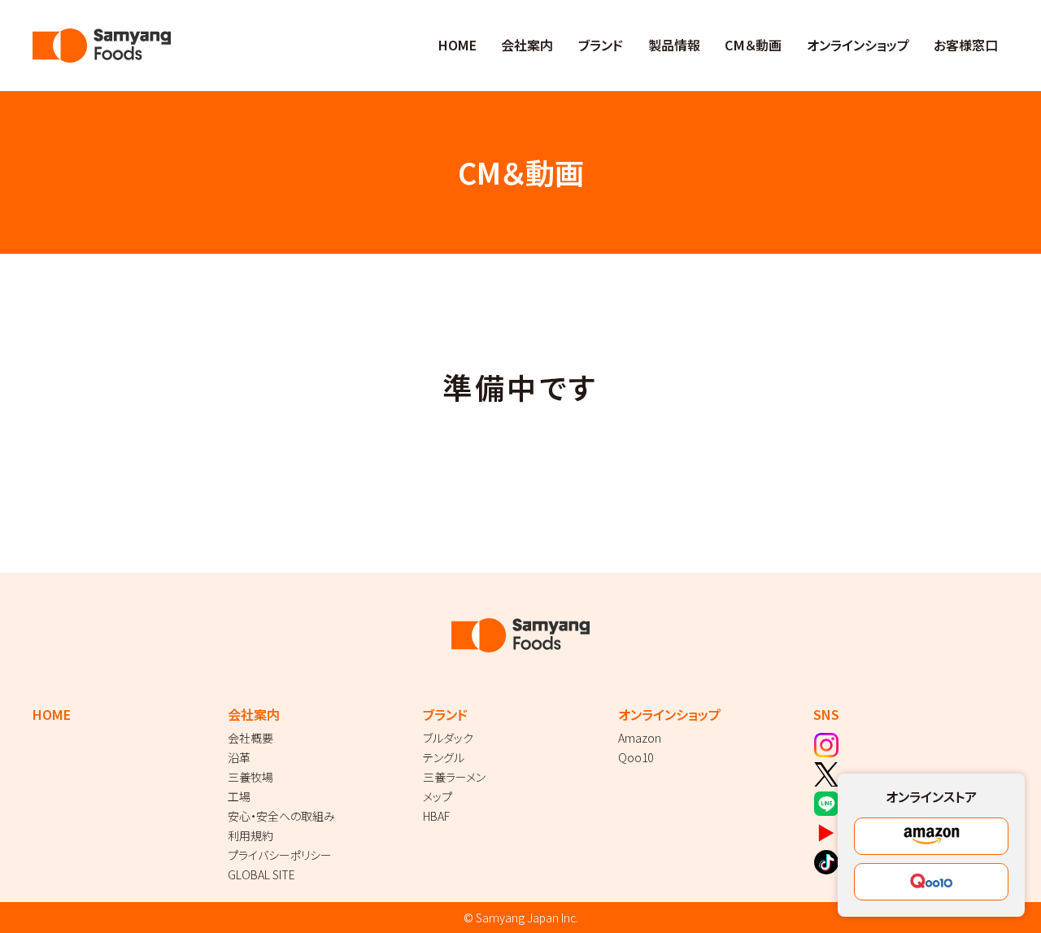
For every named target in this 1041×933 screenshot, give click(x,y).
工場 (239, 796)
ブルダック (448, 738)
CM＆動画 (753, 44)
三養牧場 (250, 777)
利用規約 (250, 835)
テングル (443, 757)
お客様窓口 (966, 44)
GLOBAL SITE (261, 874)
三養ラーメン (454, 777)
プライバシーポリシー (280, 855)
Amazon (639, 738)
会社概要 (250, 738)
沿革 (239, 757)
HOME (457, 44)
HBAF (436, 816)
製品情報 (674, 44)
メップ (437, 796)
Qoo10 (635, 757)
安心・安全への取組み (281, 816)
